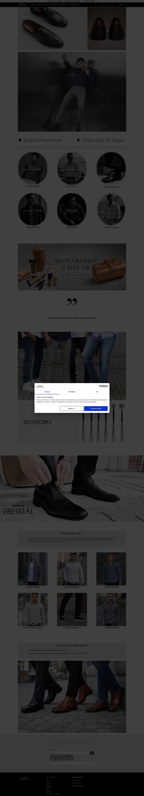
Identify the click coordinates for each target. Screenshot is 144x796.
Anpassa (70, 408)
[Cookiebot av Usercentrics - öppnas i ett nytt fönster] (100, 386)
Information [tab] (72, 391)
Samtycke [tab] (47, 391)
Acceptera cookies (95, 408)
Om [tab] (97, 391)
